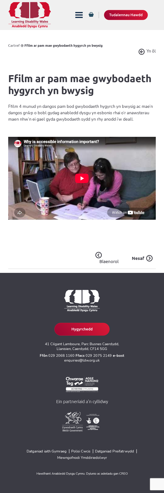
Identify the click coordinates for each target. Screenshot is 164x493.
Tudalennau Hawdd (126, 15)
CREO (123, 473)
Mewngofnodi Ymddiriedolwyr (82, 457)
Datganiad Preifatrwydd (114, 451)
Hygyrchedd (82, 329)
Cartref (14, 45)
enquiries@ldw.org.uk (82, 360)
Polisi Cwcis (80, 451)
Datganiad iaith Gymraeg (47, 451)
